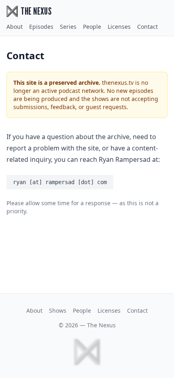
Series (68, 26)
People (92, 26)
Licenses (119, 26)
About (14, 26)
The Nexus (101, 325)
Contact (147, 26)
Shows (57, 310)
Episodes (41, 26)
